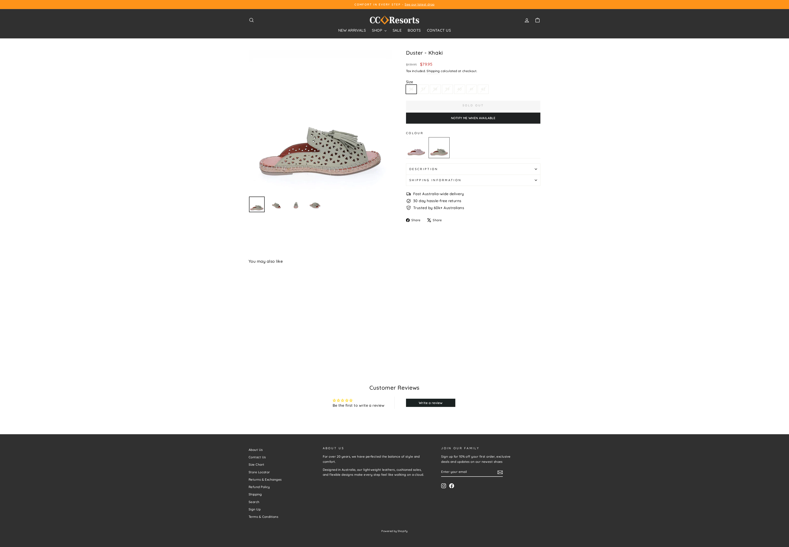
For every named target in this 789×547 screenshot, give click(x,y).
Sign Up (255, 509)
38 (435, 89)
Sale (397, 30)
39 (447, 89)
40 (459, 89)
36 (411, 89)
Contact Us (439, 30)
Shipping (433, 71)
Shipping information (435, 180)
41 (471, 89)
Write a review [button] (430, 403)
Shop (377, 30)
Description (423, 169)
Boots (414, 30)
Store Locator (259, 472)
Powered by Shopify (394, 531)
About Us (256, 450)
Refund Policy (259, 487)
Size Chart (256, 464)
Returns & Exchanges (265, 479)
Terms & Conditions (263, 517)
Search (254, 502)
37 (423, 89)
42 (483, 89)
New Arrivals (352, 30)
